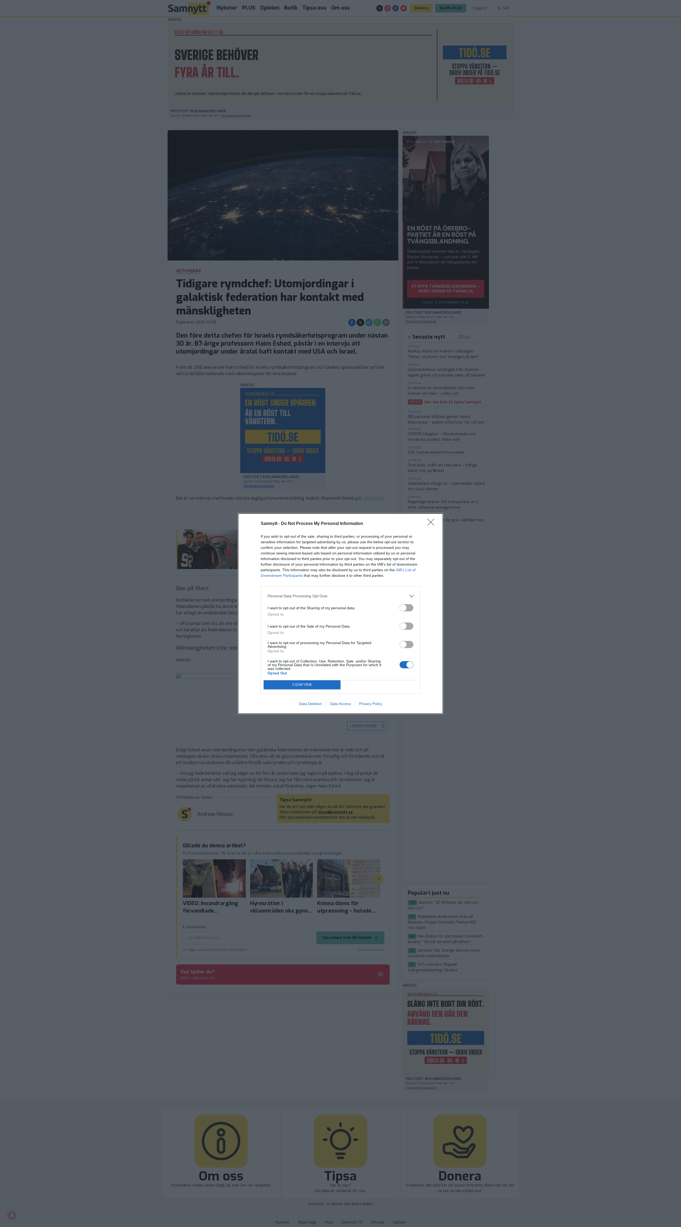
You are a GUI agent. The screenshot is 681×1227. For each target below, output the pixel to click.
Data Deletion (310, 704)
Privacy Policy (370, 704)
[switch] (406, 607)
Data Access (340, 704)
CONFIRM (302, 685)
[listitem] (340, 596)
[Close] (432, 524)
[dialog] (340, 613)
